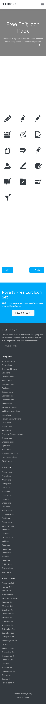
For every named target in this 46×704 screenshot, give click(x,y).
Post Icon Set (7, 587)
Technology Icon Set (9, 641)
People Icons (7, 427)
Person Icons (7, 522)
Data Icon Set (7, 675)
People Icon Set (8, 583)
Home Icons (6, 495)
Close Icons (6, 560)
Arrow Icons (6, 480)
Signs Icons (6, 446)
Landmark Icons (8, 400)
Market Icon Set (8, 648)
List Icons (5, 499)
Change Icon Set (8, 652)
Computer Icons (8, 526)
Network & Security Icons (11, 419)
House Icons (6, 549)
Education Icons (8, 377)
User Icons (6, 488)
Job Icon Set (6, 591)
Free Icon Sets (23, 313)
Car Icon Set (6, 644)
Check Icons (6, 503)
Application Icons (8, 361)
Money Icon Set (8, 637)
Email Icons (6, 518)
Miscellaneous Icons (9, 407)
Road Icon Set (7, 660)
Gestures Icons (7, 396)
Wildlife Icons (7, 461)
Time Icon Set (7, 618)
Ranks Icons (6, 430)
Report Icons (7, 553)
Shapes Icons (7, 438)
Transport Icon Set (9, 656)
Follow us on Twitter (9, 346)
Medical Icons (7, 404)
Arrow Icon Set (7, 621)
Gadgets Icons (7, 392)
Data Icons (6, 373)
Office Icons (6, 423)
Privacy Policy (26, 694)
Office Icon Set (7, 606)
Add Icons (5, 557)
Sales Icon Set (7, 595)
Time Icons (6, 530)
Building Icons (7, 564)
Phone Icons (6, 476)
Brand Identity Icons (9, 369)
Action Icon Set (7, 625)
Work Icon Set (7, 602)
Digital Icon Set (7, 610)
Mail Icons (5, 541)
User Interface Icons (9, 457)
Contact (17, 694)
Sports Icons (6, 450)
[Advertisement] (23, 84)
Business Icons (7, 568)
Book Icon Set (7, 667)
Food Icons (6, 388)
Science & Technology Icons (12, 434)
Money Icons (7, 484)
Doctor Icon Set (8, 633)
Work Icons (6, 545)
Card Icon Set (7, 664)
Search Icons (7, 511)
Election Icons (7, 381)
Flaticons (9, 4)
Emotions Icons (8, 384)
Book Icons (6, 491)
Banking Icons (7, 365)
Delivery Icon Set (8, 629)
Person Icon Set (8, 683)
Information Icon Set (10, 598)
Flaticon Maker (23, 698)
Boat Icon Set (7, 679)
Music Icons (6, 572)
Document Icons (8, 514)
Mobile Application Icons (11, 411)
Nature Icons (7, 415)
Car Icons (5, 534)
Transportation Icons (10, 453)
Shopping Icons (8, 442)
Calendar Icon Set (8, 671)
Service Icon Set (8, 614)
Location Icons (7, 537)
